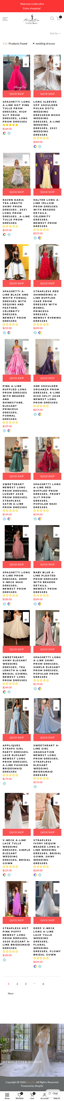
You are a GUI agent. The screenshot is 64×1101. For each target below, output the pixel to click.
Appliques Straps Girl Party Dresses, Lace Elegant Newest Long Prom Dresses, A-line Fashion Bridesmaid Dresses (16, 758)
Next (11, 993)
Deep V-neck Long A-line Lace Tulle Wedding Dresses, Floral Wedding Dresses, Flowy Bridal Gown (47, 941)
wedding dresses (45, 43)
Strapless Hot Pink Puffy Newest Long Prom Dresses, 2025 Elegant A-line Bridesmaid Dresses (17, 938)
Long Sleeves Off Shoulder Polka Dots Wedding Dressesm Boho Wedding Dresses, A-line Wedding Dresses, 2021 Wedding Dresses (46, 118)
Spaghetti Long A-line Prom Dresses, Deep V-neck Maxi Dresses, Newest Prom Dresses (16, 582)
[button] (10, 124)
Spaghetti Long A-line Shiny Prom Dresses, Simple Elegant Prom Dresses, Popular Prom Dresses (47, 667)
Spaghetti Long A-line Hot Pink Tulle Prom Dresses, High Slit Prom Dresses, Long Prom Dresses (16, 111)
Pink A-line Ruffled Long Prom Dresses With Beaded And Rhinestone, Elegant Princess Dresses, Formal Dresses (15, 402)
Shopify (39, 1085)
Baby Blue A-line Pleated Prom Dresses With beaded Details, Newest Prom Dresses (45, 582)
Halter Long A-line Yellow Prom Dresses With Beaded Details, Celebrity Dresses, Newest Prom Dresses (46, 213)
